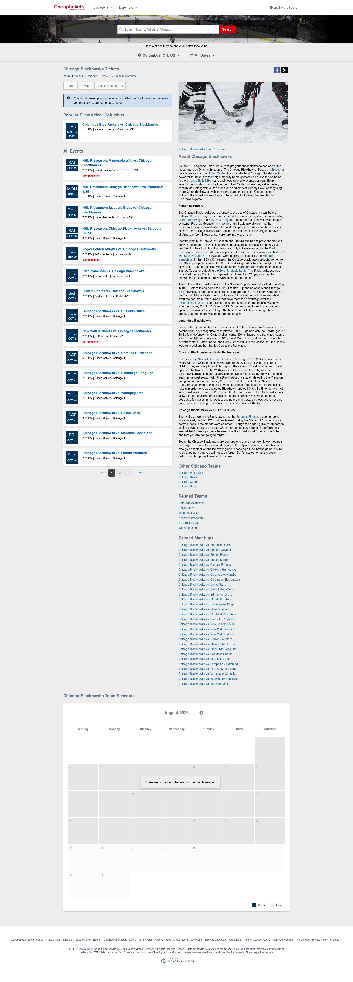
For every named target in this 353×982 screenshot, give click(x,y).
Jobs (168, 939)
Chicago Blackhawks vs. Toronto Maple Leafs (208, 669)
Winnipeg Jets (188, 528)
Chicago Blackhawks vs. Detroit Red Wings (206, 589)
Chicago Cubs (188, 481)
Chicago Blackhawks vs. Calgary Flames (205, 564)
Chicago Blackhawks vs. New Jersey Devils (206, 624)
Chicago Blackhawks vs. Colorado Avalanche (208, 574)
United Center (217, 173)
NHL (190, 166)
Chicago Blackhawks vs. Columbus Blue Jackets (210, 579)
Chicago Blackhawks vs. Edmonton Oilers (205, 594)
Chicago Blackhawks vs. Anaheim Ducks (205, 545)
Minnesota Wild (188, 513)
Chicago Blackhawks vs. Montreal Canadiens (208, 614)
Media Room (180, 939)
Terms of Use (302, 939)
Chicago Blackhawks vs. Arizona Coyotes (205, 550)
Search (227, 29)
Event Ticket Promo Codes (278, 939)
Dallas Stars (186, 508)
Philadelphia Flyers (191, 303)
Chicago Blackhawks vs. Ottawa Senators (205, 639)
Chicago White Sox (191, 472)
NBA (208, 180)
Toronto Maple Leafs (233, 270)
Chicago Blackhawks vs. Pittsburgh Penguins (207, 649)
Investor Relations (153, 939)
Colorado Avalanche (192, 503)
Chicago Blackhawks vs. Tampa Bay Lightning (208, 664)
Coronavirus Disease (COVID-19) (122, 939)
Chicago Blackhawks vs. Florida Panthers (205, 599)
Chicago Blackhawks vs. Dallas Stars (202, 584)
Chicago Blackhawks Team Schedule (202, 149)
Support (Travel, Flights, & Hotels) (54, 939)
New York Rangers (221, 220)
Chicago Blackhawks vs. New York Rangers (207, 634)
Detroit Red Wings (190, 220)
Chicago (275, 169)
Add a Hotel (235, 939)
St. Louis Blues (246, 416)
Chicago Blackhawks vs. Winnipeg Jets (204, 683)
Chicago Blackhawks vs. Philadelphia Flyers (207, 644)
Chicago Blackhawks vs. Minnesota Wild (204, 609)
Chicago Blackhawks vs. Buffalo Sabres (204, 560)
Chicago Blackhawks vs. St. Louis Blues (204, 659)
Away (86, 86)
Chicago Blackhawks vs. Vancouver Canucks (207, 673)
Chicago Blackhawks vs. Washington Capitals (208, 679)
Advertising (196, 939)
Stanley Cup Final (195, 256)
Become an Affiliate (216, 939)
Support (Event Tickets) (88, 939)
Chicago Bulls (195, 180)
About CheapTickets (22, 939)
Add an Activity (253, 939)
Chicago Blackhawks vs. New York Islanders (207, 629)
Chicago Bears (188, 477)
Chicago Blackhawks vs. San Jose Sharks (205, 654)
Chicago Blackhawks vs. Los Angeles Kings (206, 604)
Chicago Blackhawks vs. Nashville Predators (207, 619)
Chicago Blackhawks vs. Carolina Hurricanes (207, 569)
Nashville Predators (210, 359)
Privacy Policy (320, 939)
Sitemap (334, 939)
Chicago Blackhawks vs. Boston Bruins (203, 554)
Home (70, 86)
